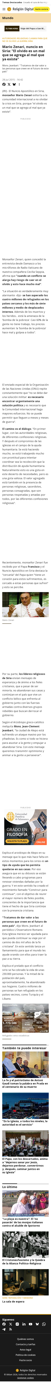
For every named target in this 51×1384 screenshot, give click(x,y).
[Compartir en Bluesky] (14, 84)
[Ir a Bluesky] (38, 1324)
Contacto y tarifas (25, 1344)
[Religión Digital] (20, 9)
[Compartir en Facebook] (4, 84)
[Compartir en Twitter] (9, 84)
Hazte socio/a (41, 9)
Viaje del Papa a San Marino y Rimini (33, 28)
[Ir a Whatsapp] (44, 1324)
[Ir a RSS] (11, 1329)
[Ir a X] (11, 1324)
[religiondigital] (25, 1370)
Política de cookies (26, 1354)
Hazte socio (25, 1360)
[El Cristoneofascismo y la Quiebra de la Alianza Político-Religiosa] (25, 1244)
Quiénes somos (25, 1339)
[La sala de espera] (25, 1282)
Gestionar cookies (25, 1378)
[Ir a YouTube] (31, 1324)
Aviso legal (25, 1349)
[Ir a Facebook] (4, 1324)
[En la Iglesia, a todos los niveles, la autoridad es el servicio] (25, 1106)
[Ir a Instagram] (18, 1324)
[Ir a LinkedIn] (24, 1324)
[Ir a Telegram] (4, 1329)
